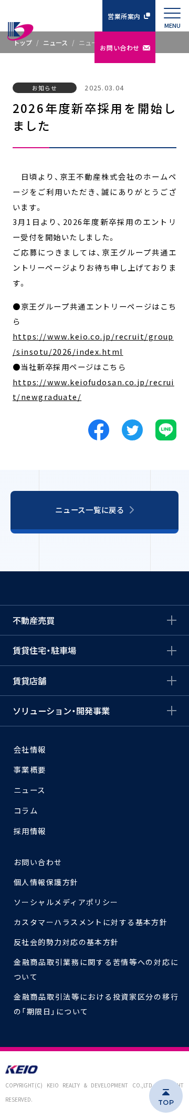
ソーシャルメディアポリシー (66, 902)
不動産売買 (34, 620)
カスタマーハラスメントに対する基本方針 (90, 922)
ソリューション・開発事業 (61, 710)
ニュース (30, 789)
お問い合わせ (120, 47)
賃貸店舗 (29, 680)
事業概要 (30, 769)
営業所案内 (124, 16)
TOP (166, 1102)
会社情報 (30, 749)
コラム (26, 810)
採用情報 (30, 830)
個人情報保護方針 (46, 882)
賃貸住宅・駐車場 (44, 650)
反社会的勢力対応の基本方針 (66, 942)
